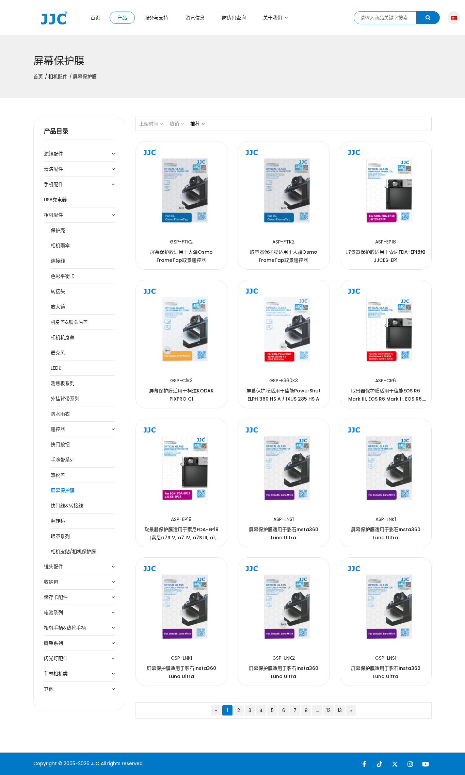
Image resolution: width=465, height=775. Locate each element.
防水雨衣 (60, 413)
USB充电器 (55, 199)
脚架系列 (53, 643)
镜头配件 (53, 566)
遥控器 (58, 429)
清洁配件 (53, 169)
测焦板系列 (63, 383)
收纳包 (51, 581)
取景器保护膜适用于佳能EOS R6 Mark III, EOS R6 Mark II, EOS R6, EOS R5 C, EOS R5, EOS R (385, 398)
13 (340, 710)
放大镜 (58, 306)
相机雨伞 (60, 245)
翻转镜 (58, 521)
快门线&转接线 (67, 505)
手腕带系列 (63, 459)
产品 (122, 17)
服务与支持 (156, 17)
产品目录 (56, 131)
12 (328, 710)
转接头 (58, 291)
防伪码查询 (234, 17)
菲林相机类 (56, 673)
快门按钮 (60, 444)
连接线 (58, 260)
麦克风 (58, 352)
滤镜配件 (53, 153)
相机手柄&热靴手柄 (65, 627)
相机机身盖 (63, 337)
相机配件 (57, 76)
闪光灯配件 (56, 658)
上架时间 (148, 123)
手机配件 (53, 184)
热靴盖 (58, 475)
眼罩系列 (60, 536)
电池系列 (53, 612)
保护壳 (58, 230)
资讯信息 (195, 17)
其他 (48, 689)
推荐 (195, 123)
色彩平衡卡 (63, 276)
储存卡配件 (56, 597)
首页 (95, 17)
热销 (174, 123)
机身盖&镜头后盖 (69, 322)
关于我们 (273, 17)
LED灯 (57, 368)
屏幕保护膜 (63, 490)
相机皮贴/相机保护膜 (73, 551)
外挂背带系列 (65, 398)
